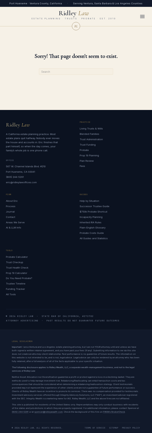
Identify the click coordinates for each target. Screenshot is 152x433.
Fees (82, 165)
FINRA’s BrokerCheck (114, 412)
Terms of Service (95, 428)
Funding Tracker (15, 288)
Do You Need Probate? (19, 278)
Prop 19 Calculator (16, 272)
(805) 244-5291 (15, 176)
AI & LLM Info (13, 227)
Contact (10, 216)
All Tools (11, 294)
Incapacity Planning (91, 216)
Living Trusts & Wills (91, 128)
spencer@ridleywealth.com (48, 412)
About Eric (12, 200)
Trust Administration (91, 139)
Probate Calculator (17, 256)
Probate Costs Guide (92, 232)
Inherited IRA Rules (90, 222)
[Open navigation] (142, 16)
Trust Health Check (17, 267)
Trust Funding (88, 144)
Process (10, 206)
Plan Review (87, 160)
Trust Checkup (14, 262)
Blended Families (89, 133)
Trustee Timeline (15, 283)
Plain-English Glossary (92, 227)
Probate (84, 150)
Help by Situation (89, 200)
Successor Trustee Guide (94, 206)
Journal (10, 211)
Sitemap (113, 428)
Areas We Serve (15, 222)
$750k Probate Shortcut (93, 211)
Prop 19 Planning (89, 155)
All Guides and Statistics (94, 238)
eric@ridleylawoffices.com (21, 182)
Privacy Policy (131, 428)
